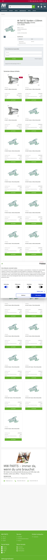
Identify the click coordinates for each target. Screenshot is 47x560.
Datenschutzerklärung (37, 280)
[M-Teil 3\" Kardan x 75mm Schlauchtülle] (13, 358)
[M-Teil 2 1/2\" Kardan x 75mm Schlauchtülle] (33, 358)
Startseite (3, 14)
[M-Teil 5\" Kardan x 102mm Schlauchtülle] (33, 203)
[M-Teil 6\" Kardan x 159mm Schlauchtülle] (33, 80)
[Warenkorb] (45, 6)
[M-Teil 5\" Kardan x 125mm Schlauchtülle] (13, 203)
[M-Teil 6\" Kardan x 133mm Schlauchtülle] (33, 111)
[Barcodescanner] (10, 6)
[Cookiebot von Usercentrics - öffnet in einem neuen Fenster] (40, 264)
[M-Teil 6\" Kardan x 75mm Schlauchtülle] (13, 173)
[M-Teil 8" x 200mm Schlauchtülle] (13, 80)
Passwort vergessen (38, 58)
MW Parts (6, 87)
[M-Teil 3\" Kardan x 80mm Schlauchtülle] (33, 327)
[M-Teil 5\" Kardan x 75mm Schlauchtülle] (13, 234)
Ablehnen (23, 295)
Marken (16, 10)
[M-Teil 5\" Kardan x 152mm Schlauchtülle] (33, 173)
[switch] (17, 287)
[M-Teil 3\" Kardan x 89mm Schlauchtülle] (13, 327)
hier (20, 63)
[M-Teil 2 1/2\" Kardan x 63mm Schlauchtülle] (33, 389)
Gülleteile (27, 118)
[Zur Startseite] (3, 6)
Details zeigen (40, 291)
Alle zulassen (38, 295)
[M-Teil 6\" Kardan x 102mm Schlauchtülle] (33, 142)
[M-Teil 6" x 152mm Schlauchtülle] (13, 111)
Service (29, 10)
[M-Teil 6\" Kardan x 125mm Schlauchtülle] (13, 142)
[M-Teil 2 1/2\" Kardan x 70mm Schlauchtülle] (13, 389)
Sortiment (11, 10)
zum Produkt (13, 100)
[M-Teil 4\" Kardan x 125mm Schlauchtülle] (33, 234)
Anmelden (14, 58)
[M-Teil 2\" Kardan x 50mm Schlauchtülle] (13, 419)
